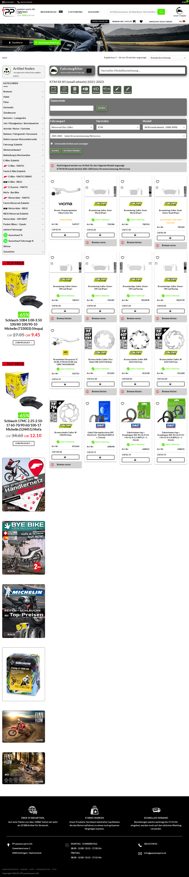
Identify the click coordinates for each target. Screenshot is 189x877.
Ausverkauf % (15, 235)
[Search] (161, 12)
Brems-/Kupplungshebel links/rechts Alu (65, 211)
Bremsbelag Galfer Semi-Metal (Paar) (100, 211)
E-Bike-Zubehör (11, 160)
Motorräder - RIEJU (18, 208)
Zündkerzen (9, 113)
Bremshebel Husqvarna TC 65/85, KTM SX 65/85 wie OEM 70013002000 (65, 362)
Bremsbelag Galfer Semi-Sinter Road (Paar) (170, 211)
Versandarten (43, 869)
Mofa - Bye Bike (11, 192)
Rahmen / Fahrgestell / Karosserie (20, 134)
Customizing (75, 12)
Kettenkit (8, 107)
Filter (6, 102)
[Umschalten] (43, 91)
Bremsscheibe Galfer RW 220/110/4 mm (135, 360)
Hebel (6, 97)
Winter (7, 246)
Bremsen (7, 91)
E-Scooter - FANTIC (18, 187)
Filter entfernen (72, 151)
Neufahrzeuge (48, 12)
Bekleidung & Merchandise (16, 155)
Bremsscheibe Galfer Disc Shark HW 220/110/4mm (100, 360)
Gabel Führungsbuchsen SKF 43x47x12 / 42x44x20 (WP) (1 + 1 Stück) (100, 435)
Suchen (101, 108)
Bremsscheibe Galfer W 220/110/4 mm (171, 360)
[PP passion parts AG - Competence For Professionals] (18, 11)
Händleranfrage (10, 869)
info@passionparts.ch (155, 853)
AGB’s (32, 869)
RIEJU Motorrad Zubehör (15, 213)
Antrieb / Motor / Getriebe (16, 128)
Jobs (54, 869)
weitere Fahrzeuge (12, 229)
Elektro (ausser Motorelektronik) (20, 139)
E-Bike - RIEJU (15, 182)
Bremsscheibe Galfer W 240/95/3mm (65, 433)
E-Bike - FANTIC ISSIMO (20, 176)
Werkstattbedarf (12, 150)
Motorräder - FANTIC (19, 197)
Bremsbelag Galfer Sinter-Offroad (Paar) (65, 287)
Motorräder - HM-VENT (15, 219)
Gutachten (8, 251)
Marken (24, 869)
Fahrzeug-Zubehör (12, 144)
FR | (180, 21)
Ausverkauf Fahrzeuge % (21, 241)
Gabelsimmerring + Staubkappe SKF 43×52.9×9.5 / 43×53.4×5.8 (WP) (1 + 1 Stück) (170, 436)
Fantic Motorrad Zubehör (16, 203)
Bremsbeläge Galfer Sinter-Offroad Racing (136, 287)
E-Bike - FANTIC (16, 166)
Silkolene (93, 12)
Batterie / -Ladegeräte (14, 118)
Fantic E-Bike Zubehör (14, 171)
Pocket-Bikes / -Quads (14, 224)
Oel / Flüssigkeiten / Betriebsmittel (21, 123)
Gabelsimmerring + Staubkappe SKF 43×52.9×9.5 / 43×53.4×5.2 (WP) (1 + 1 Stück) (135, 436)
